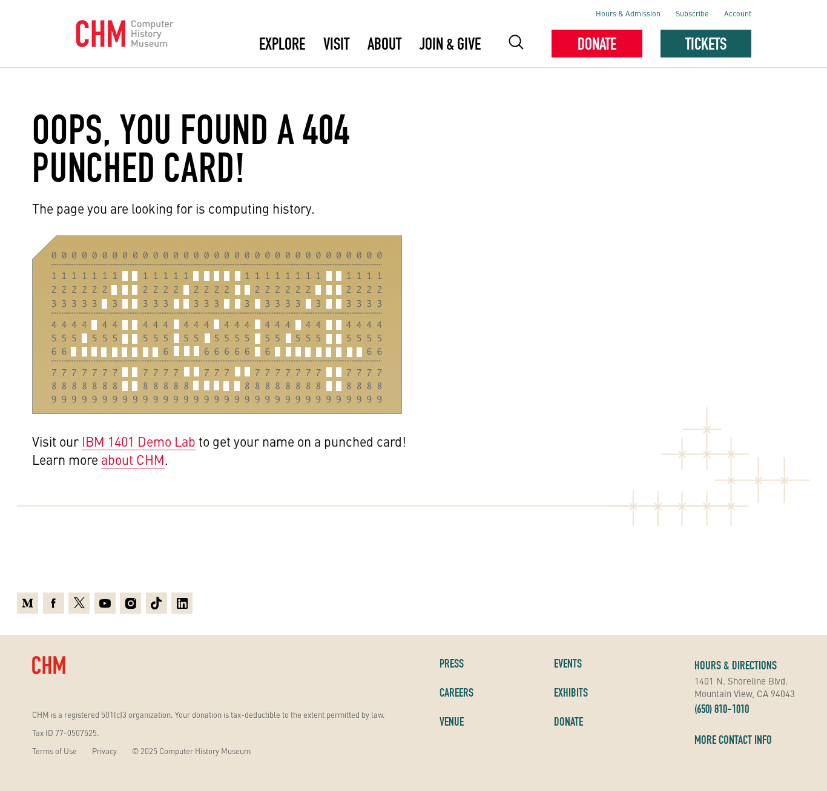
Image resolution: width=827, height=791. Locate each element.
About (384, 43)
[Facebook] (53, 603)
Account (737, 13)
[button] (516, 43)
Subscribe (692, 13)
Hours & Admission (628, 13)
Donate (597, 43)
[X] (79, 603)
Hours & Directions (735, 665)
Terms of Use (54, 751)
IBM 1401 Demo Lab (139, 441)
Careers (456, 692)
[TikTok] (156, 603)
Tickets (706, 43)
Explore (282, 43)
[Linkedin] (182, 603)
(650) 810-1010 (721, 708)
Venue (452, 721)
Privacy (104, 751)
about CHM (133, 459)
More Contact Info (733, 739)
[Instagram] (130, 603)
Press (452, 663)
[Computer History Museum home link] (125, 34)
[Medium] (27, 603)
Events (568, 663)
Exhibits (571, 692)
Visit (336, 43)
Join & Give (450, 43)
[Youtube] (105, 603)
